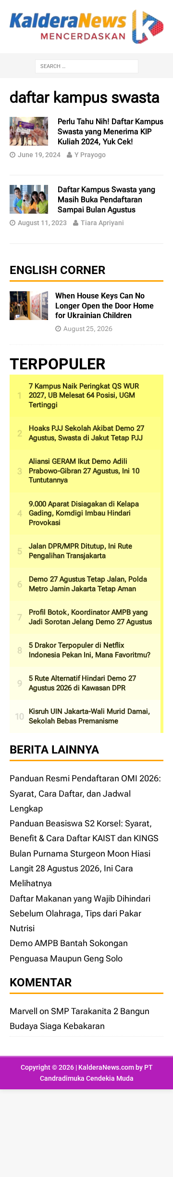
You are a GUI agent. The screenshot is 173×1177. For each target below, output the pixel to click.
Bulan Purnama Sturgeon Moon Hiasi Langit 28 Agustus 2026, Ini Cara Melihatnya (80, 868)
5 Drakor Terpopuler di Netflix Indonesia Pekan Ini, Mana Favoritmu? (89, 650)
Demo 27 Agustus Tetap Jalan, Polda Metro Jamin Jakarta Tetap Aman (88, 584)
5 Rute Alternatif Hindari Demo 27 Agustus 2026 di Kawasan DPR (82, 683)
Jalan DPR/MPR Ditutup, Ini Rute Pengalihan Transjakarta (80, 551)
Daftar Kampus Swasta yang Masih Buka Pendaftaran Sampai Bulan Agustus (106, 199)
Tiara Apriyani (102, 223)
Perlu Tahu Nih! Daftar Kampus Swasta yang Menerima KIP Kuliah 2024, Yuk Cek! (110, 131)
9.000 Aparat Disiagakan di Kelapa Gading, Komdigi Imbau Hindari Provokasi (84, 513)
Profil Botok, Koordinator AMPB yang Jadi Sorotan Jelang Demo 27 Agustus (90, 617)
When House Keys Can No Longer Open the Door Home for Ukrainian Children (104, 305)
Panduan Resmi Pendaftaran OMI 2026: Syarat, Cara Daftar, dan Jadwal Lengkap (85, 793)
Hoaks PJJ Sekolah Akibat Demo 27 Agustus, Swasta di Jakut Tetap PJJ (86, 433)
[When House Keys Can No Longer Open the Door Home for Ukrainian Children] (29, 313)
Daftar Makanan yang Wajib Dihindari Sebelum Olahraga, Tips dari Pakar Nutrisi (80, 913)
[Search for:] (86, 65)
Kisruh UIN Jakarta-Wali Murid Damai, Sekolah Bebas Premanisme (89, 716)
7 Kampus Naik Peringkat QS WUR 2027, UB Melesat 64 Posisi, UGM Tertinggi (84, 395)
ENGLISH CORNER (57, 270)
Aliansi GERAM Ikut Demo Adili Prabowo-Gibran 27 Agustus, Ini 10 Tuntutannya (84, 470)
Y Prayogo (90, 155)
